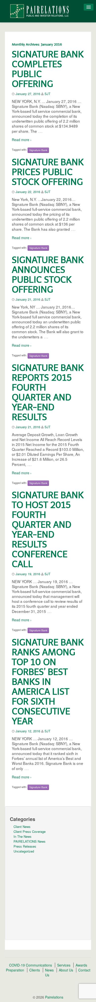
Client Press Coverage (30, 831)
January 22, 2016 (28, 191)
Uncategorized (24, 851)
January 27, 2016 (28, 93)
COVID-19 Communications (30, 965)
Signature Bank (38, 150)
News (49, 970)
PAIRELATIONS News (30, 841)
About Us (66, 970)
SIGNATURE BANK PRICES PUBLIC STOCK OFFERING (48, 172)
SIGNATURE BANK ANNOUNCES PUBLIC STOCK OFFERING (48, 275)
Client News (22, 826)
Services (63, 965)
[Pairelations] (39, 10)
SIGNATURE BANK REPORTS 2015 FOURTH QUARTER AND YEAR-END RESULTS (48, 392)
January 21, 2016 (28, 299)
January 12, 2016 (28, 731)
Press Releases (25, 846)
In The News (23, 836)
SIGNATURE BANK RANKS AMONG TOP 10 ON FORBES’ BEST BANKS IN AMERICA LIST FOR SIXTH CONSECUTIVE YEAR (48, 681)
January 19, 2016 (28, 574)
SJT (47, 93)
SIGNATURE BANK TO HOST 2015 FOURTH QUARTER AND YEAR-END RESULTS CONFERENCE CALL (48, 529)
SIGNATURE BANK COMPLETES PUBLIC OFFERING (48, 69)
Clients (34, 970)
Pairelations (53, 997)
